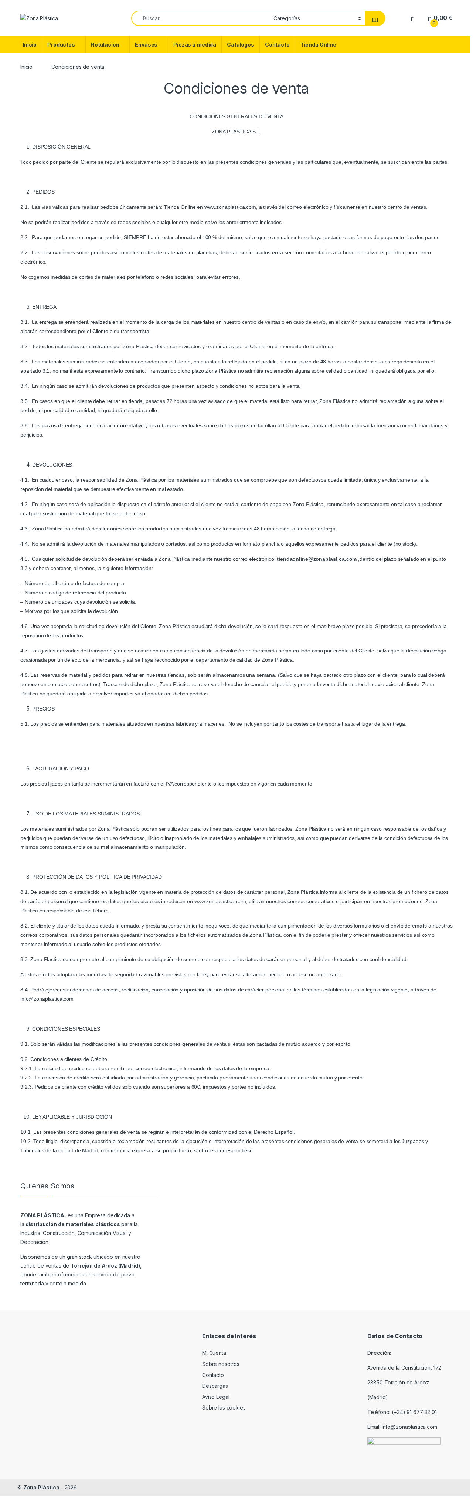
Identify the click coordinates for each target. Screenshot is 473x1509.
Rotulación (105, 44)
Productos (61, 44)
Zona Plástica (41, 1487)
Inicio (30, 44)
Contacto (277, 44)
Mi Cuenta (214, 1353)
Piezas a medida (194, 44)
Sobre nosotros (220, 1364)
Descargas (215, 1386)
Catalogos (240, 44)
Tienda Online (318, 44)
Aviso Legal (215, 1397)
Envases (146, 44)
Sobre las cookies (224, 1407)
